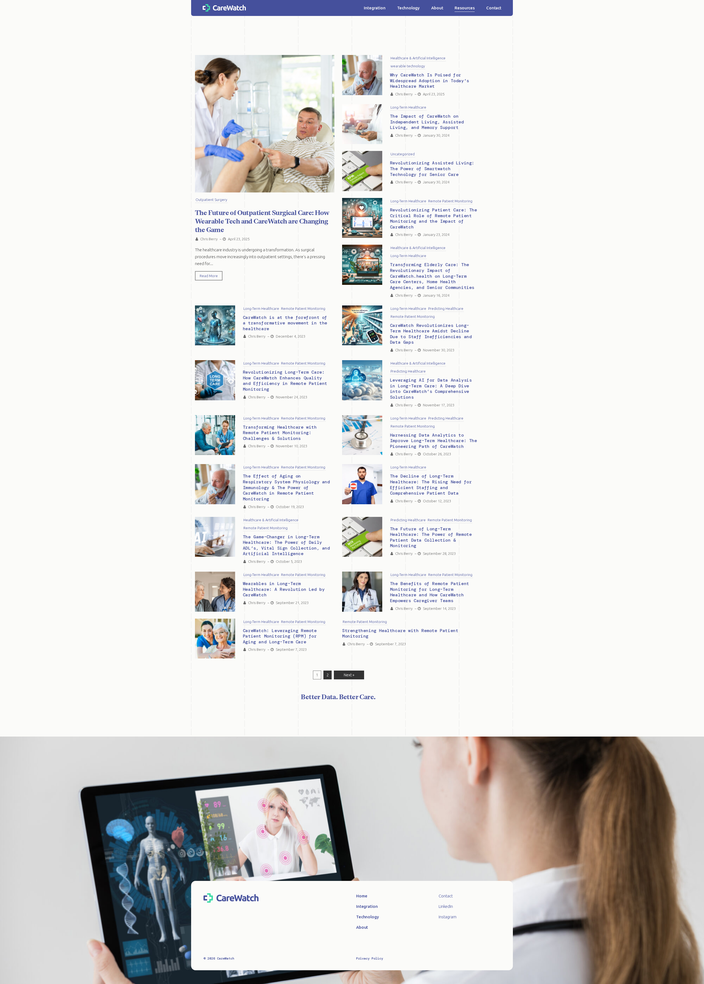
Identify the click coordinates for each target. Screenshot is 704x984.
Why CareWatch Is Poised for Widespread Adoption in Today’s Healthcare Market (429, 80)
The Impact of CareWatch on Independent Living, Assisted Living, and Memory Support (427, 121)
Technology (408, 7)
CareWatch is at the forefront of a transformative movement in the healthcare (285, 323)
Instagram (448, 916)
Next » (349, 675)
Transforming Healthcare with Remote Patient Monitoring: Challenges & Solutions (280, 432)
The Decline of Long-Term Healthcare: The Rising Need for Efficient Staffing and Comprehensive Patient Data (431, 484)
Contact (493, 7)
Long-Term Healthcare (408, 107)
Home (361, 896)
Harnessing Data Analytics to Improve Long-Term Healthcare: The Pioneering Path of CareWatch (433, 440)
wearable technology (408, 66)
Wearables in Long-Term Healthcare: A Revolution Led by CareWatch (284, 589)
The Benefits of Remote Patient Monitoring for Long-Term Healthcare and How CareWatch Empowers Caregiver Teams (429, 592)
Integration (374, 7)
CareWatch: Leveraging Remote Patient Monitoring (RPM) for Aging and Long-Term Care (280, 636)
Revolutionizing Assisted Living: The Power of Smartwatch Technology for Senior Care (432, 168)
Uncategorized (403, 154)
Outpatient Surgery (211, 200)
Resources (465, 7)
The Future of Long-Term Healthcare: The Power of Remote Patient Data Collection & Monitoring (431, 537)
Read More (209, 276)
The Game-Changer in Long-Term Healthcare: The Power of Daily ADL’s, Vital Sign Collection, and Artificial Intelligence (286, 545)
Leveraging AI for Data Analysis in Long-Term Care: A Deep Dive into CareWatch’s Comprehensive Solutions (431, 388)
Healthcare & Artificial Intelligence (418, 58)
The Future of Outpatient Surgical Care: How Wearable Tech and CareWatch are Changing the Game (262, 221)
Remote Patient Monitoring (450, 201)
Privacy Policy (369, 958)
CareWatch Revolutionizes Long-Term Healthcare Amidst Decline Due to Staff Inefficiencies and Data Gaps (431, 334)
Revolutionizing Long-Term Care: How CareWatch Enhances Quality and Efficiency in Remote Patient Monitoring (285, 380)
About (437, 7)
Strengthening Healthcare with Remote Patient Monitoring (400, 633)
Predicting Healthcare (445, 308)
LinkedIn (446, 906)
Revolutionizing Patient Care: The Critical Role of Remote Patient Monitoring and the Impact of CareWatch (433, 218)
